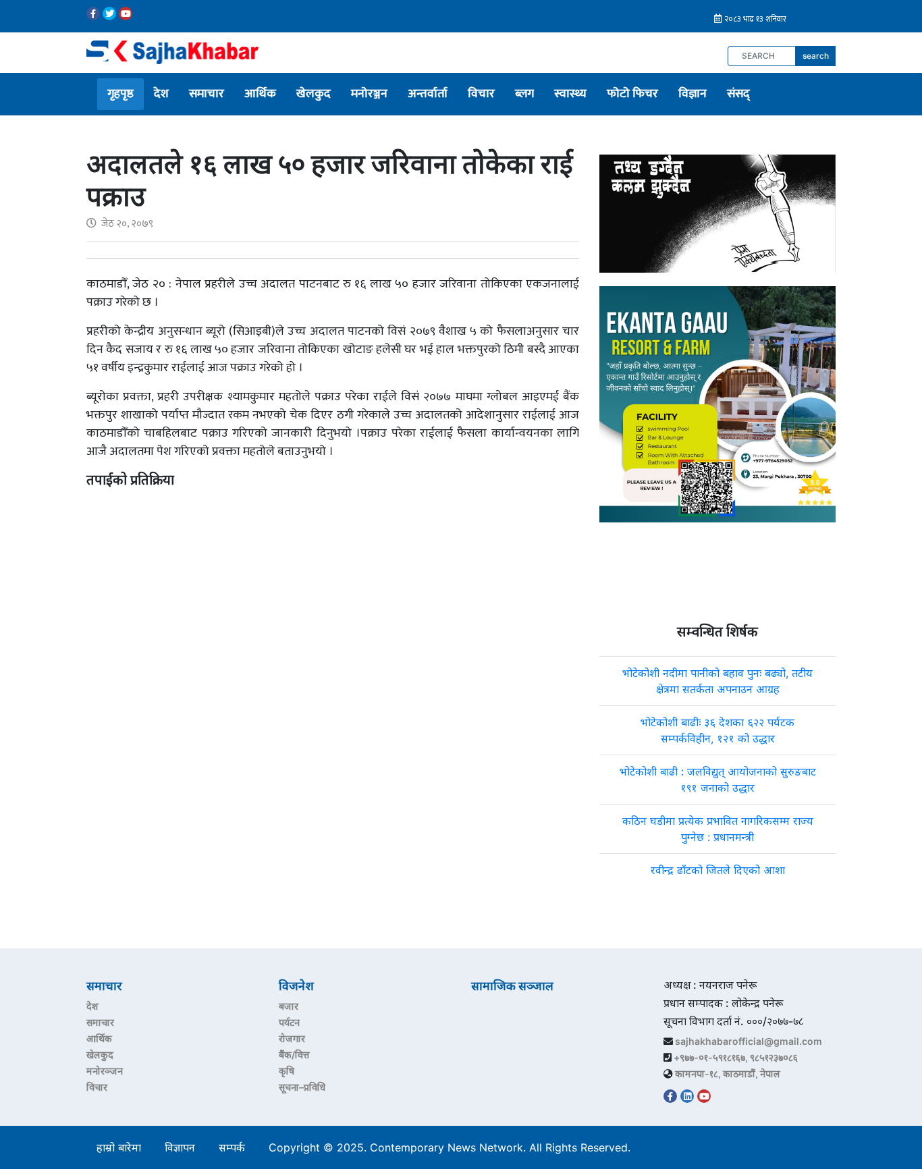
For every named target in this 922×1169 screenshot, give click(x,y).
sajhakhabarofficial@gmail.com (748, 1041)
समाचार (206, 94)
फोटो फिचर (632, 94)
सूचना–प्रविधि (302, 1087)
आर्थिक (260, 94)
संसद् (738, 94)
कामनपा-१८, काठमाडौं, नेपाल (727, 1073)
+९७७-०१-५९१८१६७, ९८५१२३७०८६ (736, 1057)
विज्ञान (692, 94)
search (816, 56)
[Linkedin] (687, 1096)
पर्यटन (289, 1022)
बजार (288, 1006)
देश (161, 94)
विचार (481, 94)
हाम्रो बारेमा (119, 1147)
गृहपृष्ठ (120, 94)
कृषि (286, 1071)
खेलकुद (313, 94)
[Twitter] (109, 13)
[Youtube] (125, 13)
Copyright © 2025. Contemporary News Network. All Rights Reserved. (453, 1147)
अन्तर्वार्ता (428, 94)
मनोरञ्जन (369, 94)
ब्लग (524, 94)
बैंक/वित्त (294, 1054)
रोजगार (292, 1038)
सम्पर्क (232, 1147)
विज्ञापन (180, 1147)
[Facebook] (93, 13)
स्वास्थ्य (570, 94)
